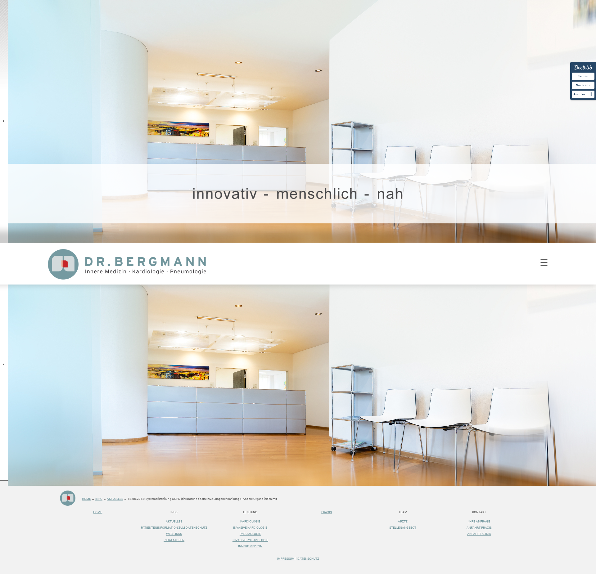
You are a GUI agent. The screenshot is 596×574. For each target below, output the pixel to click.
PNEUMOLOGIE (250, 534)
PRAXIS (326, 512)
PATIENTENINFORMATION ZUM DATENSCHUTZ (174, 527)
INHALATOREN (174, 540)
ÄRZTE (403, 521)
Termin (583, 76)
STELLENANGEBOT (402, 527)
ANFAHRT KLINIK (479, 534)
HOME (97, 512)
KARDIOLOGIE (250, 521)
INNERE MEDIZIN (250, 546)
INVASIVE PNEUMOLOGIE (250, 540)
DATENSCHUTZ (308, 558)
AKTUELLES (174, 521)
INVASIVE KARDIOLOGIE (250, 527)
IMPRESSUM (286, 558)
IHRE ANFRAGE (479, 521)
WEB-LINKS (174, 534)
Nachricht (583, 85)
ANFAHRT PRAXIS (479, 527)
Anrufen (579, 94)
